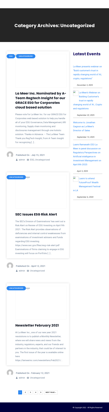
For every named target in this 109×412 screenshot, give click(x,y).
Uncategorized (42, 159)
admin (22, 159)
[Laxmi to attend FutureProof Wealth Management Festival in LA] (75, 179)
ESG (32, 159)
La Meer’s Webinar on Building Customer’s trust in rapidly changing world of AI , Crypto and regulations (87, 100)
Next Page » (51, 392)
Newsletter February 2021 (37, 325)
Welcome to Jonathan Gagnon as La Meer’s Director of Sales (84, 126)
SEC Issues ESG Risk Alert (36, 214)
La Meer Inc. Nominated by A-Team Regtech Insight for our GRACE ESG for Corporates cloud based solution (40, 100)
